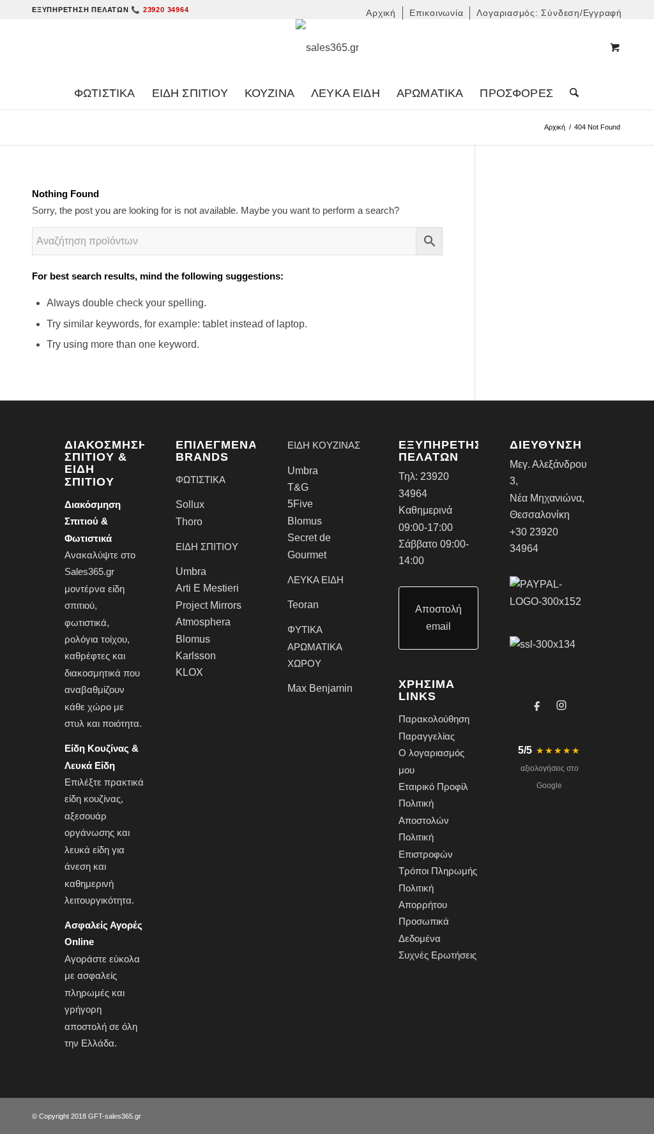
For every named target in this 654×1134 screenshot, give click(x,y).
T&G (297, 487)
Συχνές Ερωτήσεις (437, 955)
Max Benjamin (320, 688)
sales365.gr (123, 1116)
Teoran (303, 604)
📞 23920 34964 (159, 9)
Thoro (189, 521)
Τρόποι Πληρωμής (438, 870)
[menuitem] (381, 13)
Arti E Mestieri (207, 588)
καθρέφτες (87, 655)
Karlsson (196, 655)
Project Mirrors (208, 605)
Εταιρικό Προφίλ (433, 786)
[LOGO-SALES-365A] (327, 48)
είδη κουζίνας (93, 798)
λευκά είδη (87, 849)
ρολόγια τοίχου (96, 639)
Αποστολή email (438, 617)
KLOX (189, 672)
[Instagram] (561, 705)
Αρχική (554, 127)
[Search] (570, 93)
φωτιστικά (86, 622)
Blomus (193, 639)
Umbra (191, 571)
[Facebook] (537, 705)
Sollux (190, 504)
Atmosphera (203, 621)
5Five (300, 503)
